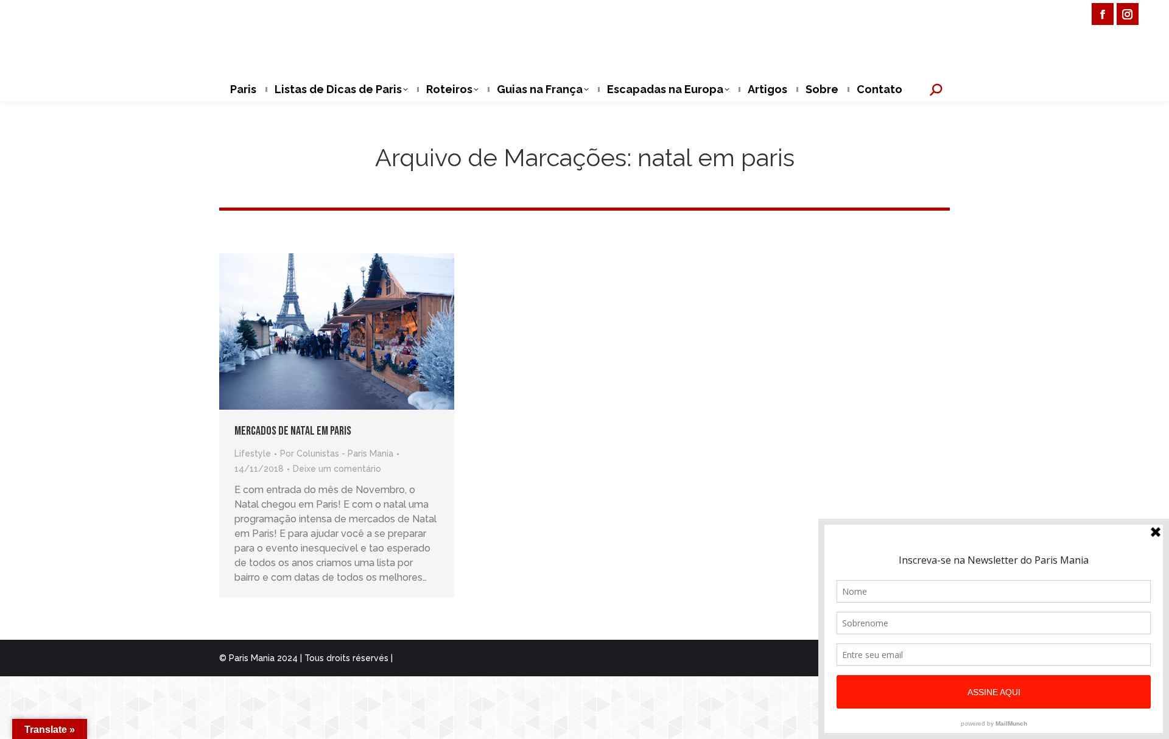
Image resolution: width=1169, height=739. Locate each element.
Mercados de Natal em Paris (292, 431)
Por (336, 453)
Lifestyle (252, 453)
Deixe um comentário (337, 469)
